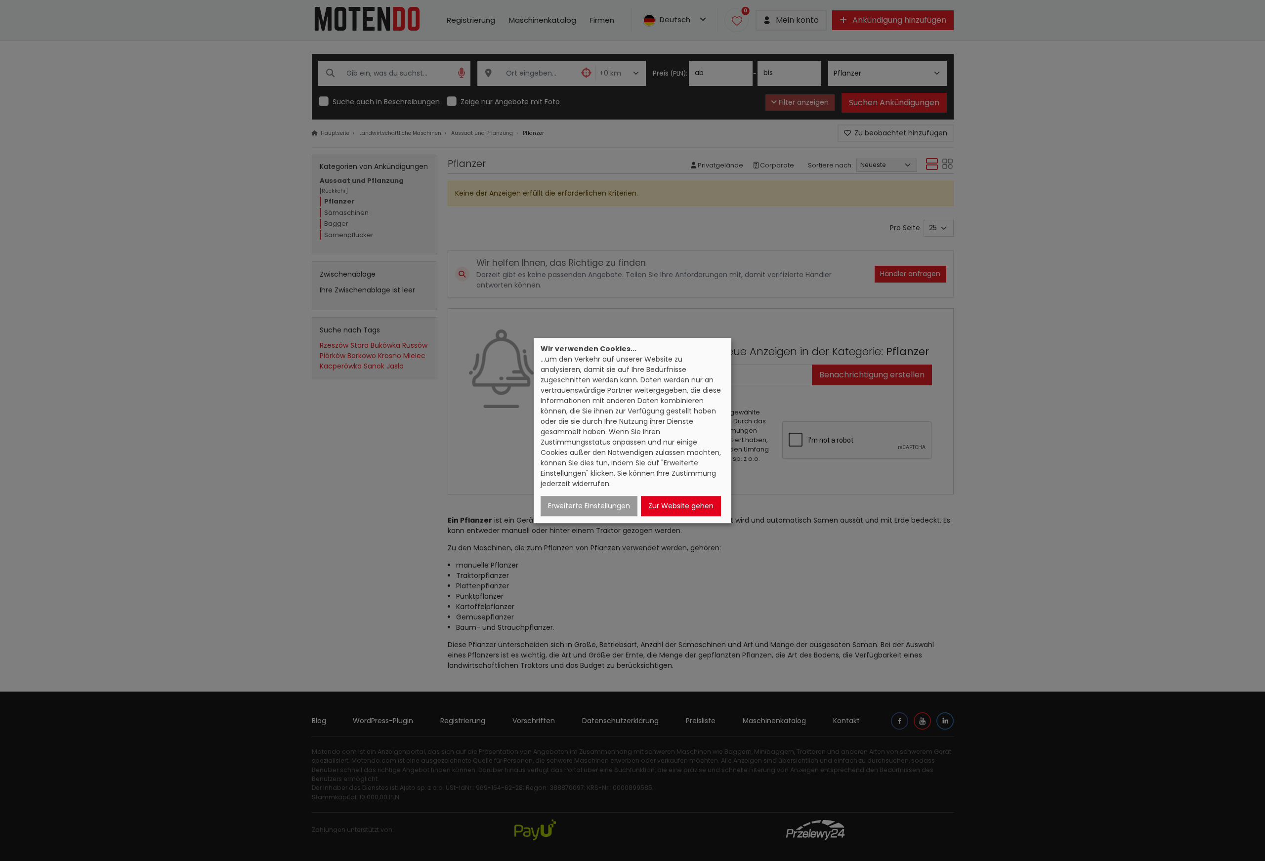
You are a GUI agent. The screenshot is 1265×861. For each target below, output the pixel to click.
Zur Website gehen (681, 506)
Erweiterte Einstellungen (589, 506)
